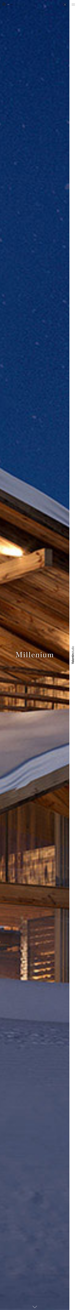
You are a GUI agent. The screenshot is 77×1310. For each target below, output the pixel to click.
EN (11, 5)
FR (8, 5)
